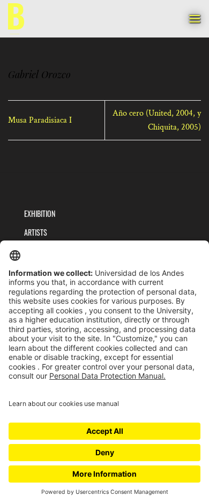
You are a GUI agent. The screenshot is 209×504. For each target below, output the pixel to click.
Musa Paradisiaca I (40, 120)
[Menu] (194, 18)
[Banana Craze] (16, 19)
